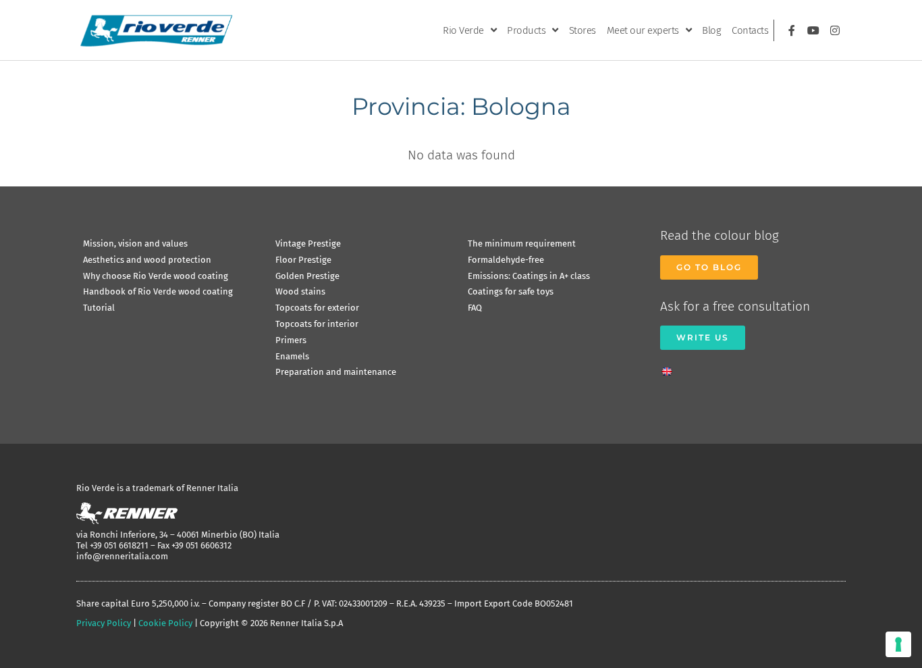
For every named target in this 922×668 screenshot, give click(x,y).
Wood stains (300, 291)
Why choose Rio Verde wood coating (155, 276)
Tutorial (99, 308)
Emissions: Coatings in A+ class (529, 276)
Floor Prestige (303, 260)
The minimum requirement (522, 243)
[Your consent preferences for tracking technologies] (898, 644)
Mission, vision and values (135, 243)
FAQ (475, 308)
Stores (582, 30)
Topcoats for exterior (317, 308)
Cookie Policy (165, 623)
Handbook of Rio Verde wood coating (158, 291)
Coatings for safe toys (510, 291)
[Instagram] (835, 30)
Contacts (750, 30)
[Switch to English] (670, 367)
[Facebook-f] (792, 30)
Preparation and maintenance (335, 372)
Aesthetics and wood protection (147, 260)
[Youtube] (813, 30)
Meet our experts (643, 30)
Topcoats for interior (316, 324)
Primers (290, 340)
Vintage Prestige (308, 243)
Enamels (292, 356)
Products (526, 30)
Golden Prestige (307, 276)
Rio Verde (463, 30)
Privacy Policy (103, 623)
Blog (711, 30)
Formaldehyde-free (506, 260)
